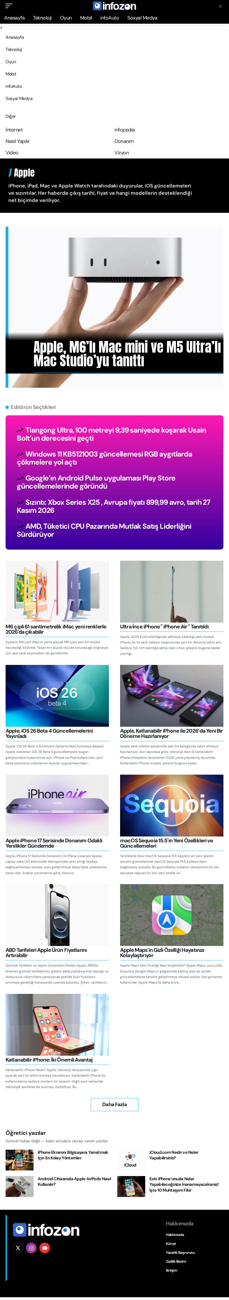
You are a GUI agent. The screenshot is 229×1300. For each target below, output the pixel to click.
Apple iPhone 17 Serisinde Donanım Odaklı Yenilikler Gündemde (54, 843)
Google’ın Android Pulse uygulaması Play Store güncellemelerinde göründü (96, 482)
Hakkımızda (175, 1234)
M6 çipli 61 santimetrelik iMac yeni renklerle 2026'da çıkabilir (56, 629)
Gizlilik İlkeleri (176, 1261)
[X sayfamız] (18, 1248)
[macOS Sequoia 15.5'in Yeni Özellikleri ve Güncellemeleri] (171, 805)
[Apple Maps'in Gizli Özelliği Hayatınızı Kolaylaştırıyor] (171, 915)
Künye (171, 1243)
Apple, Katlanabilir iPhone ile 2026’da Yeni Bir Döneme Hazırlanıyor (171, 733)
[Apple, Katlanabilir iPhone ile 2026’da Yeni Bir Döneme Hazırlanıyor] (171, 696)
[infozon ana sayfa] (46, 1229)
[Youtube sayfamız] (44, 1248)
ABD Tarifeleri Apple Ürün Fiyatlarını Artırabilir (46, 953)
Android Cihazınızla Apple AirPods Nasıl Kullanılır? (74, 1181)
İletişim (171, 1270)
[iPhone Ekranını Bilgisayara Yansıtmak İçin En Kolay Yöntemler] (20, 1160)
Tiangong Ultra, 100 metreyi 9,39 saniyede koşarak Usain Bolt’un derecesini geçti (111, 434)
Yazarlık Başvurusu (180, 1252)
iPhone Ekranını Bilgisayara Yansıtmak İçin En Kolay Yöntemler (73, 1155)
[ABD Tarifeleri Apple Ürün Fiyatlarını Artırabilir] (57, 915)
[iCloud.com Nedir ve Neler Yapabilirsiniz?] (131, 1160)
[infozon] (114, 6)
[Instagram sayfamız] (31, 1248)
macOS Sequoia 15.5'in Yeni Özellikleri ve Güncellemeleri (166, 843)
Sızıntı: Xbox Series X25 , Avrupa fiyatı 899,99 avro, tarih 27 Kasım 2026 (113, 506)
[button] (10, 6)
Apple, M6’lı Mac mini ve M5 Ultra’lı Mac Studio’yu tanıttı (127, 354)
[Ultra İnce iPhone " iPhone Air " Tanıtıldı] (171, 592)
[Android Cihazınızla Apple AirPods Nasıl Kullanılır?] (20, 1186)
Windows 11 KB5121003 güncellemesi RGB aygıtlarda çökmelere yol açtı (104, 458)
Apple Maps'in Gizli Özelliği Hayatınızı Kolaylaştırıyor (162, 953)
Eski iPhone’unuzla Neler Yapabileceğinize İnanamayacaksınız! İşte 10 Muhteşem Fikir (184, 1184)
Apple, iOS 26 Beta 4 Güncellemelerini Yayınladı (49, 733)
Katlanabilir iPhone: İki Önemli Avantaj (49, 1059)
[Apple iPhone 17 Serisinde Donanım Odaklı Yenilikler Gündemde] (57, 805)
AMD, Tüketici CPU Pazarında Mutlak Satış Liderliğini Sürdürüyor (104, 530)
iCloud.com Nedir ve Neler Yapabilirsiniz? (173, 1155)
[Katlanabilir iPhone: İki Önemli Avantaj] (57, 1025)
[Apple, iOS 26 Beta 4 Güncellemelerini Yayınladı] (57, 696)
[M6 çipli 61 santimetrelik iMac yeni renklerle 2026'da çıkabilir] (57, 592)
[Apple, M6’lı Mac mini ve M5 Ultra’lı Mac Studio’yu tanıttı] (115, 307)
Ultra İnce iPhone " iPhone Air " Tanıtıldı (164, 626)
